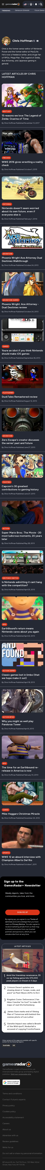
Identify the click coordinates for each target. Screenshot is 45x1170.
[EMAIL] (37, 40)
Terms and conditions (12, 1093)
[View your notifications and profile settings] (36, 4)
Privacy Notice (18, 924)
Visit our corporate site (21, 1074)
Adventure (7, 254)
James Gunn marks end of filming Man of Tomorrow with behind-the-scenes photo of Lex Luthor (24, 1014)
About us (6, 1129)
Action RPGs (8, 717)
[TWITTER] (34, 40)
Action (6, 528)
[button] (41, 4)
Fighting (7, 482)
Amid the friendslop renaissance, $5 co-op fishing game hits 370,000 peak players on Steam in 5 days (23, 978)
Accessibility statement (13, 1117)
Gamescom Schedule (22, 10)
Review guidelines (10, 1141)
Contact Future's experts (14, 1099)
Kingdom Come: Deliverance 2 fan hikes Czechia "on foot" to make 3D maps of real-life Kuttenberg (23, 1002)
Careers (6, 1123)
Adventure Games (11, 300)
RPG (4, 624)
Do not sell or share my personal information (22, 1153)
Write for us (7, 1147)
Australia (6, 1045)
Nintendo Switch (10, 578)
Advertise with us (10, 1135)
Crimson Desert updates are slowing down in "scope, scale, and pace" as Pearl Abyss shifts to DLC (23, 990)
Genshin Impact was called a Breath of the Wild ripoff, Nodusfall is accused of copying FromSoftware (24, 1026)
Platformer (8, 393)
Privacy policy (8, 1105)
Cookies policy (9, 1111)
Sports (6, 853)
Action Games (9, 671)
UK (14, 1045)
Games (5, 346)
